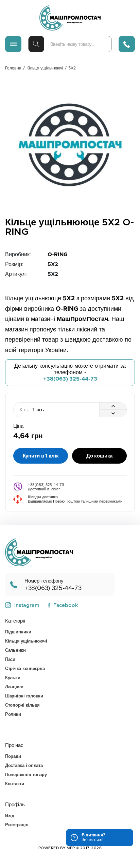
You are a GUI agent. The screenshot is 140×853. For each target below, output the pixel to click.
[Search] (36, 44)
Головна (13, 68)
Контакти (14, 784)
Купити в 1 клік (41, 456)
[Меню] (13, 44)
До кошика (99, 456)
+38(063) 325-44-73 (70, 379)
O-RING (58, 254)
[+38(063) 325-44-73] (127, 44)
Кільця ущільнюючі (45, 68)
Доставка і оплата (24, 766)
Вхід (9, 816)
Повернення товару (26, 775)
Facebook (65, 605)
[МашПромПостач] (70, 18)
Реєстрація (16, 825)
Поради (13, 756)
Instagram (26, 605)
